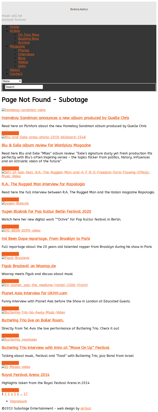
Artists (15, 31)
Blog (21, 58)
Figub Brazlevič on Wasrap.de (29, 266)
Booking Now (28, 39)
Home (14, 27)
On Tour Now (28, 35)
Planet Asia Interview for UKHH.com (34, 293)
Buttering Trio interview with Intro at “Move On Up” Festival (55, 347)
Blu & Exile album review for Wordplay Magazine (46, 145)
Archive (24, 42)
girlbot (85, 408)
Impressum (18, 401)
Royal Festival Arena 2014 (26, 375)
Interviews (26, 54)
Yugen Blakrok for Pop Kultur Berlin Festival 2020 (46, 211)
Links (22, 66)
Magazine (17, 46)
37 (26, 394)
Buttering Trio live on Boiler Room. (33, 320)
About (15, 70)
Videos (23, 62)
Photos (23, 50)
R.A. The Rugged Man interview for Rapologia (43, 184)
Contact (16, 74)
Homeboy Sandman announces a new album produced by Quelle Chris (65, 118)
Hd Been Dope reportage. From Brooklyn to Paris (46, 238)
